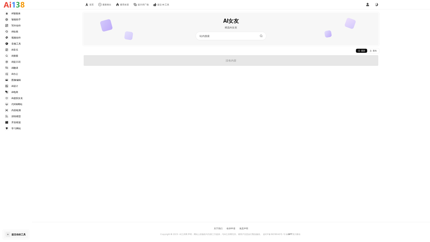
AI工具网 (183, 234)
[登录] (367, 4)
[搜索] (261, 36)
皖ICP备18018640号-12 (274, 234)
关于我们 (218, 228)
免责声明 (243, 228)
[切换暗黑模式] (376, 5)
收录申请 (231, 228)
